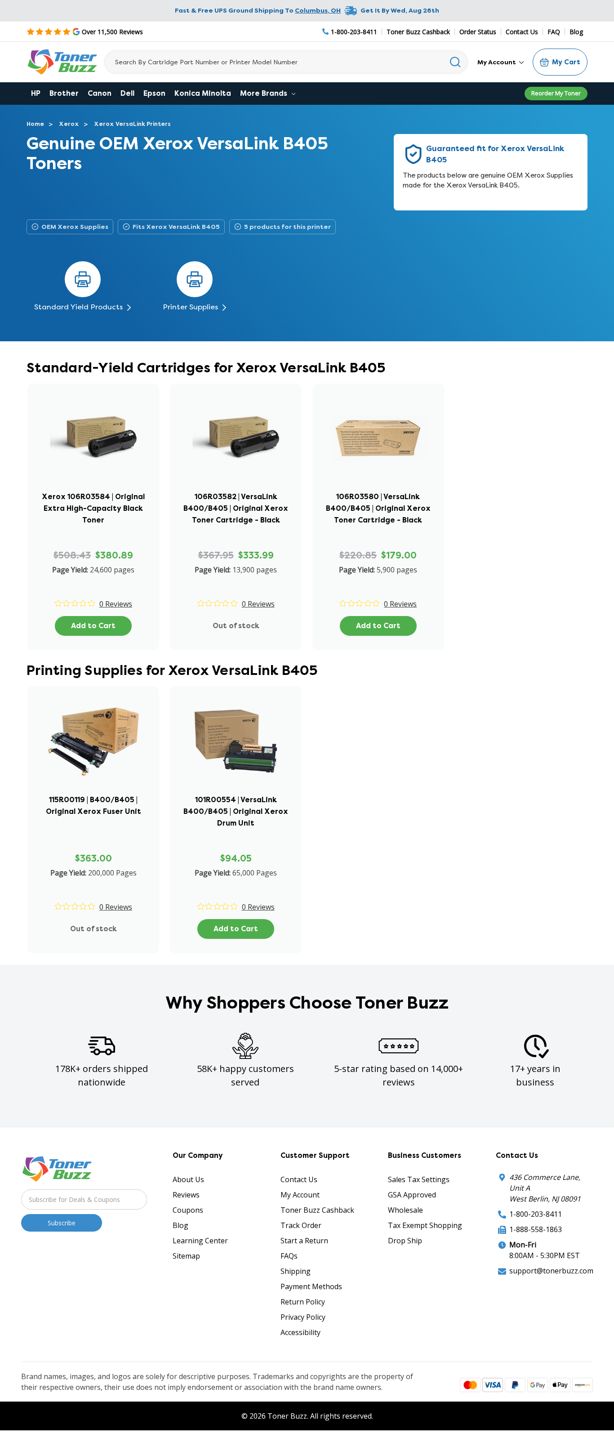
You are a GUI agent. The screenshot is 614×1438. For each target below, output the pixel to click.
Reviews (186, 1195)
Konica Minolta (202, 93)
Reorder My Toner (556, 93)
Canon (99, 93)
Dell (127, 93)
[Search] (455, 62)
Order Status (477, 31)
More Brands (264, 93)
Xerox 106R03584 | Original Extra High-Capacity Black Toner (93, 508)
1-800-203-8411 (535, 1214)
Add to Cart (93, 625)
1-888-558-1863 (535, 1229)
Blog (576, 31)
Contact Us (522, 31)
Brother (64, 93)
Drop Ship (405, 1241)
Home (35, 124)
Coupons (188, 1210)
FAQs (289, 1256)
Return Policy (302, 1302)
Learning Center (200, 1241)
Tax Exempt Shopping (425, 1225)
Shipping (295, 1271)
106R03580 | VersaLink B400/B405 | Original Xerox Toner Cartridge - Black (378, 508)
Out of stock (236, 625)
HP (35, 93)
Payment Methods (311, 1286)
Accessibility (300, 1332)
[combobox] (286, 62)
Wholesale (405, 1210)
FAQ (553, 31)
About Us (188, 1179)
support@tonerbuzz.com (551, 1271)
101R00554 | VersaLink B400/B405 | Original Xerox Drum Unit (235, 811)
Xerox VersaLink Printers (132, 124)
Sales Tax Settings (418, 1179)
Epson (154, 93)
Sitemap (186, 1256)
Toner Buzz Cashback (418, 31)
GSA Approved (412, 1195)
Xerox (69, 124)
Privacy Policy (302, 1317)
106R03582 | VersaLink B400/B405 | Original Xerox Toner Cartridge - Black (235, 508)
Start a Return (304, 1241)
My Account (497, 62)
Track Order (300, 1225)
